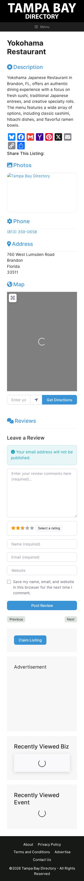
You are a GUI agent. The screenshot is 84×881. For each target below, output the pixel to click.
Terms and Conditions (32, 852)
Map (18, 284)
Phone (21, 221)
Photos (22, 165)
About (28, 844)
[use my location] (36, 399)
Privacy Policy (49, 844)
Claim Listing (30, 640)
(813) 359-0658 (22, 231)
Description (28, 67)
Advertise (63, 852)
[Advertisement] (42, 700)
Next (70, 619)
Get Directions (59, 400)
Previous (16, 619)
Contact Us (42, 859)
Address (22, 244)
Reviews (25, 421)
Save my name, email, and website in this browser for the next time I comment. (43, 587)
